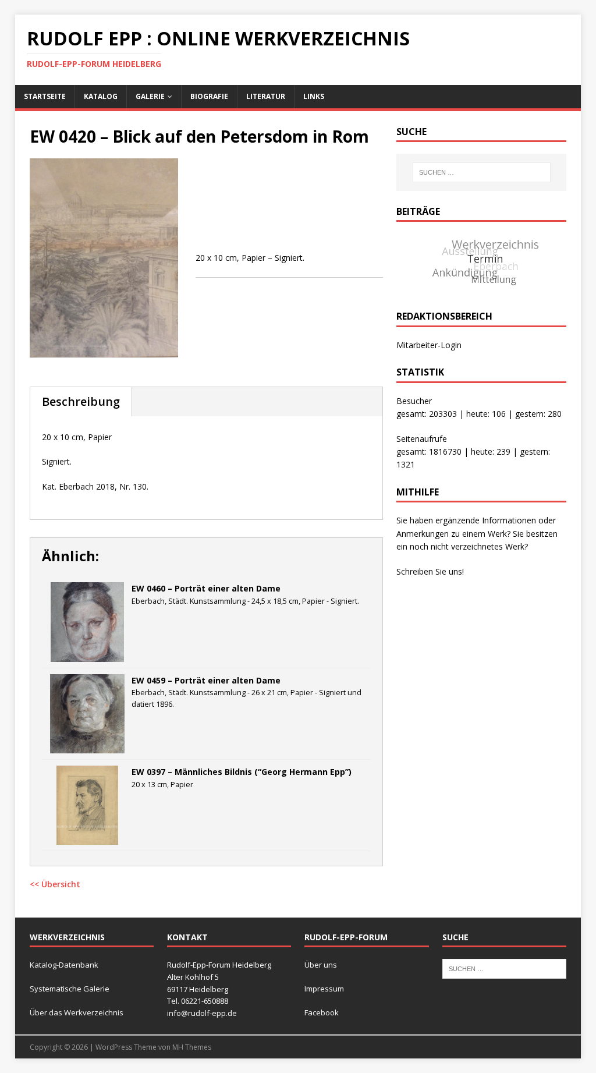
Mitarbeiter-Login (429, 344)
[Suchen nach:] (481, 172)
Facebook (321, 1012)
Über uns (320, 964)
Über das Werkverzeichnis (76, 1012)
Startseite (45, 96)
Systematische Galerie (69, 988)
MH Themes (191, 1047)
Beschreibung (81, 401)
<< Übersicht (55, 884)
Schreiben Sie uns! (430, 571)
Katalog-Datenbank (64, 964)
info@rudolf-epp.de (202, 1013)
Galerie (150, 96)
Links (313, 96)
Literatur (265, 96)
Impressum (324, 988)
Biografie (209, 96)
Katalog (101, 96)
